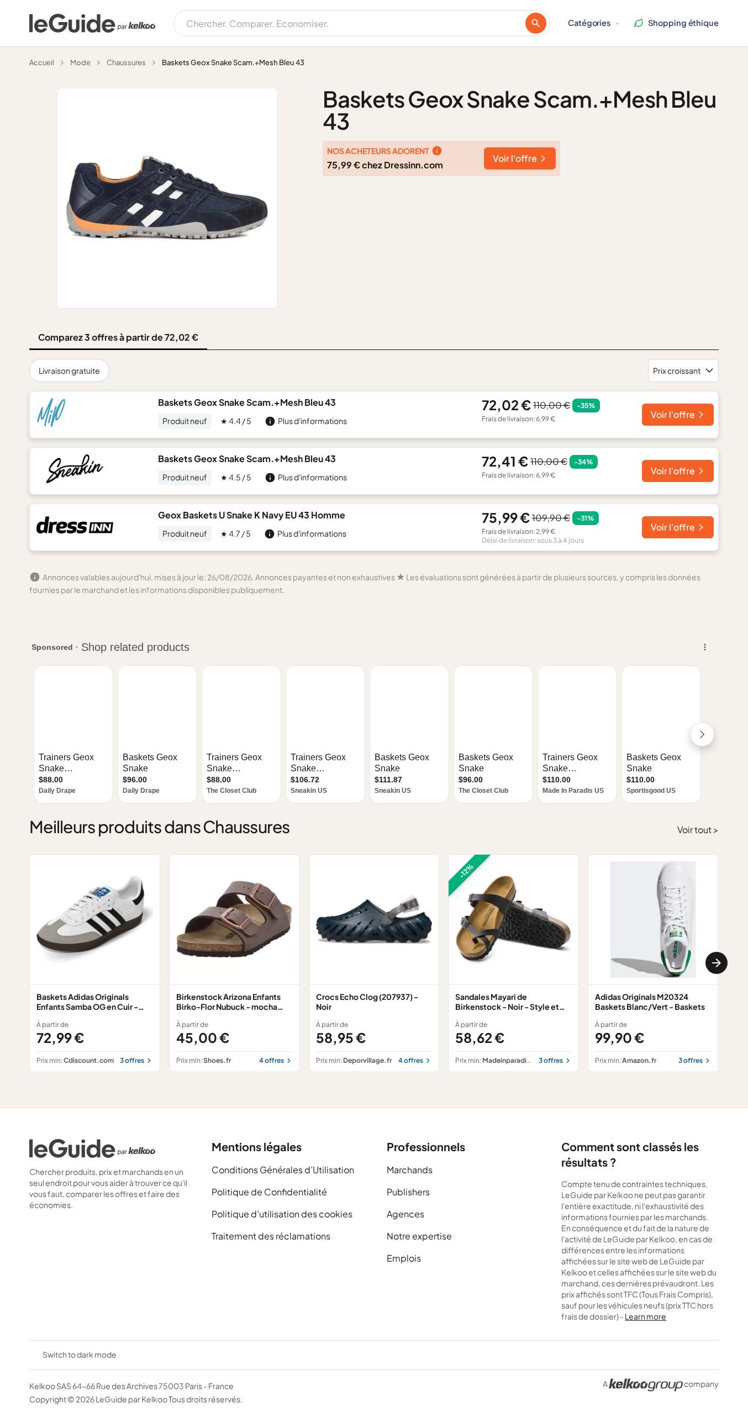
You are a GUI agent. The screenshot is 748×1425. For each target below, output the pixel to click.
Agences (405, 1214)
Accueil (41, 62)
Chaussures (126, 62)
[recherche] (535, 23)
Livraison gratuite (69, 370)
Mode (80, 62)
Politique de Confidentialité (269, 1192)
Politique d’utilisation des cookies (282, 1214)
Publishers (408, 1192)
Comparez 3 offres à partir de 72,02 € (118, 337)
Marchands (410, 1169)
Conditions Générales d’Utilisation (283, 1169)
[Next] (716, 963)
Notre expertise (419, 1236)
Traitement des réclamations (271, 1236)
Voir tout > (698, 829)
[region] (374, 963)
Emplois (404, 1258)
